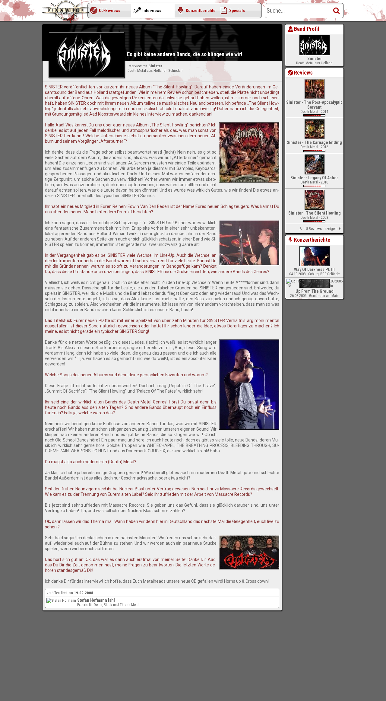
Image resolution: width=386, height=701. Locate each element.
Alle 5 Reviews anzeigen (318, 228)
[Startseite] (66, 12)
